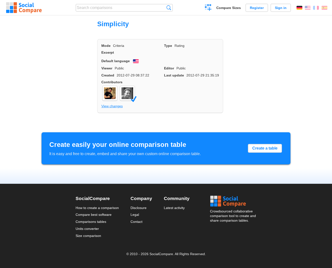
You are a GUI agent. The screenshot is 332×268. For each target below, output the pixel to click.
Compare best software (94, 215)
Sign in (281, 8)
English (308, 8)
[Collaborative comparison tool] (24, 8)
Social (233, 201)
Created (107, 75)
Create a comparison (208, 8)
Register (257, 8)
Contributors (111, 82)
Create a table (265, 148)
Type (168, 46)
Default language (115, 61)
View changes (112, 106)
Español (324, 8)
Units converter (87, 229)
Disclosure (139, 208)
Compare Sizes (228, 8)
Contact (136, 222)
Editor (169, 68)
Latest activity (174, 208)
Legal (135, 215)
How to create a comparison (97, 208)
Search (168, 7)
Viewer (106, 68)
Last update (174, 75)
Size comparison (88, 236)
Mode (106, 46)
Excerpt (107, 52)
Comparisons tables (91, 222)
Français (316, 8)
